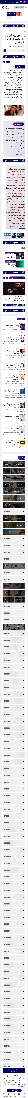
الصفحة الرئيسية (21, 32)
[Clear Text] (5, 50)
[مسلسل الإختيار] (14, 992)
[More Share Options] (13, 237)
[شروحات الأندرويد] (14, 782)
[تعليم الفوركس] (14, 978)
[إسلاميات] (14, 566)
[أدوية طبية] (14, 559)
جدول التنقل (20, 67)
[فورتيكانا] (14, 14)
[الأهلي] (14, 681)
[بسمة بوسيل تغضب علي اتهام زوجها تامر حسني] (20, 255)
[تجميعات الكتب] (14, 694)
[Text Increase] (9, 62)
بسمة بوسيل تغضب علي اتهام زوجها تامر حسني (10, 257)
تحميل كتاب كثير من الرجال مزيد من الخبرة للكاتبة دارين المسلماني (11, 391)
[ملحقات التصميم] (14, 1066)
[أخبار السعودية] (14, 478)
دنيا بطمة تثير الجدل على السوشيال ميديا (15, 147)
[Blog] (18, 237)
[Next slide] (4, 278)
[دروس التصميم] (14, 735)
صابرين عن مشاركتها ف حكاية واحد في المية (13, 141)
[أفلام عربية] (14, 606)
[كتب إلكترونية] (14, 938)
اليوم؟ (2, 6)
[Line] (5, 234)
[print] (15, 237)
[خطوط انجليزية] (14, 714)
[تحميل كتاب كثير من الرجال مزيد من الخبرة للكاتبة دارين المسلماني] (22, 391)
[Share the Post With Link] (23, 234)
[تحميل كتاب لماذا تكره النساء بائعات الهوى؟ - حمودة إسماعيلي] (22, 351)
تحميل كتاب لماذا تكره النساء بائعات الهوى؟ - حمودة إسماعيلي (11, 351)
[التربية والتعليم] (14, 627)
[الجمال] (14, 633)
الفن (15, 32)
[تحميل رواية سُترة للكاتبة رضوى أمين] (22, 418)
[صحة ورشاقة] (14, 809)
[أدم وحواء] (14, 552)
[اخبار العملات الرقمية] (14, 491)
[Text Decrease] (4, 62)
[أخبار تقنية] (14, 512)
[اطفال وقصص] (14, 586)
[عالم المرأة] (14, 850)
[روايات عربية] (14, 748)
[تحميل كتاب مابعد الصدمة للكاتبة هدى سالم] (22, 339)
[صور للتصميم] (14, 816)
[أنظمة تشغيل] (14, 802)
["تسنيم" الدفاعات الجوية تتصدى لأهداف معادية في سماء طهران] (22, 442)
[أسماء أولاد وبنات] (14, 572)
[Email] (20, 237)
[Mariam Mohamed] (24, 46)
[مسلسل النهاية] (14, 1005)
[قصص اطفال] (14, 917)
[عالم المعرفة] (14, 863)
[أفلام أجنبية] (14, 593)
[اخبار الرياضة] (14, 471)
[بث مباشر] (14, 877)
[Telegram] (13, 234)
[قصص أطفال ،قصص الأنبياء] (14, 924)
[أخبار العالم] (14, 485)
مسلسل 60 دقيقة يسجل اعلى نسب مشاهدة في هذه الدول (13, 129)
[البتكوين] (14, 620)
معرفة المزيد (11, 1090)
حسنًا (19, 1090)
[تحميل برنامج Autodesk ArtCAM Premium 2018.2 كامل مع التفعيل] (22, 377)
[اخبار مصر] (14, 539)
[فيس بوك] (14, 911)
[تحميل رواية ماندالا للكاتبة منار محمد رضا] (22, 430)
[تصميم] (14, 708)
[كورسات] (14, 944)
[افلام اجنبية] (14, 599)
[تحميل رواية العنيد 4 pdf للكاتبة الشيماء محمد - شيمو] (22, 327)
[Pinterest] (10, 234)
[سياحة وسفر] (14, 755)
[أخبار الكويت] (14, 904)
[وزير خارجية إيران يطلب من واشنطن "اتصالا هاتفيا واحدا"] (22, 405)
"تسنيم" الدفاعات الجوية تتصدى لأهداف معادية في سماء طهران (12, 442)
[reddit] (23, 237)
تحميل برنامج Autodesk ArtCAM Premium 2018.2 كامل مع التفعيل (12, 377)
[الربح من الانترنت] (14, 667)
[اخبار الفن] (14, 498)
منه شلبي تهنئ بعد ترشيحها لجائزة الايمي (14, 153)
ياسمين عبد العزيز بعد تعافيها (14, 137)
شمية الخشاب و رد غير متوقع (14, 134)
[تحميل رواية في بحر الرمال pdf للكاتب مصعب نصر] (22, 365)
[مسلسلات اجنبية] (14, 1012)
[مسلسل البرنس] (14, 999)
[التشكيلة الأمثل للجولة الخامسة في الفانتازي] (20, 264)
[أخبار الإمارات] (14, 464)
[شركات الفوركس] (14, 775)
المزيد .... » (17, 1086)
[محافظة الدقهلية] (14, 985)
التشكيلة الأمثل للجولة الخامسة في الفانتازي (11, 265)
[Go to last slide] (7, 278)
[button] (20, 234)
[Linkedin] (7, 234)
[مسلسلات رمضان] (14, 1019)
